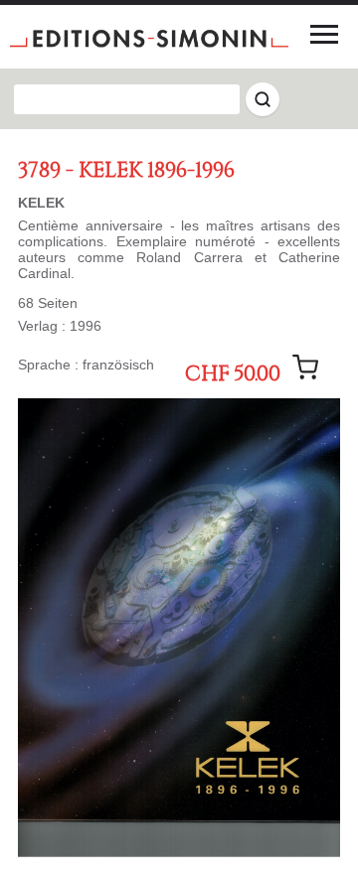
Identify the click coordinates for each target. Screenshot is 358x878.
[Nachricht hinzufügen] (305, 367)
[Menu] (324, 34)
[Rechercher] (262, 99)
